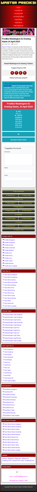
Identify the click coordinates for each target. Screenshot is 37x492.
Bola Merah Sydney (9, 394)
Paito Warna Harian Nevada (12, 447)
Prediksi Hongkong (9, 242)
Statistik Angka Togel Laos (11, 333)
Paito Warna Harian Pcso (11, 437)
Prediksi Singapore (9, 240)
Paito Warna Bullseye (10, 285)
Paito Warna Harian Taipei (11, 445)
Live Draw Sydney (18, 16)
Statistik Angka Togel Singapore (13, 314)
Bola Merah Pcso (9, 402)
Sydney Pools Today (18, 460)
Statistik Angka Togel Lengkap (12, 340)
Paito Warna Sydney (10, 280)
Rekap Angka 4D (11, 210)
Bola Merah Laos (9, 407)
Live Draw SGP (18, 13)
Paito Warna (18, 19)
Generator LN (11, 195)
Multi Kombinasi (27, 218)
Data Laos (7, 367)
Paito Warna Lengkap (10, 306)
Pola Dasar (19, 214)
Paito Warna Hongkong (10, 277)
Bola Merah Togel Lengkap (11, 415)
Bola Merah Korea (9, 405)
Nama (6, 167)
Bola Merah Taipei (9, 410)
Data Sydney (7, 354)
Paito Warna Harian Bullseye (12, 434)
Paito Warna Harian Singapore (12, 424)
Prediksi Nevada (8, 263)
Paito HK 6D (18, 22)
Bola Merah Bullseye (10, 399)
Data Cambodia (8, 357)
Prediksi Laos (8, 258)
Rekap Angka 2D (19, 207)
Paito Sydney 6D (18, 25)
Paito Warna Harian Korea (11, 439)
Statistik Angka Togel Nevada (12, 338)
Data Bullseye (8, 359)
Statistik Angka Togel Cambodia (13, 322)
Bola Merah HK (8, 392)
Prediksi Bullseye (9, 250)
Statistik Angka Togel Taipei (12, 335)
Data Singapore (8, 349)
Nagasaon (11, 458)
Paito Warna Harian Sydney (12, 429)
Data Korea (7, 365)
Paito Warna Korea (9, 290)
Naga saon (18, 458)
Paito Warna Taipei (9, 295)
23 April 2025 (7, 44)
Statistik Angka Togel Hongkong (13, 317)
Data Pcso (7, 362)
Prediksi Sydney (8, 245)
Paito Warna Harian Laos (11, 442)
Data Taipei (7, 370)
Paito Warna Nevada (10, 298)
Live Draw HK (18, 10)
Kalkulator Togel (19, 230)
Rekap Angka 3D (27, 203)
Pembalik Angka (11, 218)
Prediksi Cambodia (9, 247)
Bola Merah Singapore (10, 389)
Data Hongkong (8, 352)
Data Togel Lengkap (10, 380)
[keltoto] (18, 32)
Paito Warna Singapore (10, 274)
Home (18, 7)
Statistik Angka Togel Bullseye (12, 325)
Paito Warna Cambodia (10, 282)
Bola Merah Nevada (9, 413)
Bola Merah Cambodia (10, 397)
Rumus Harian (27, 195)
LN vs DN (19, 222)
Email (6, 175)
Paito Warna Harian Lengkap (12, 450)
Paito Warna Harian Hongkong (12, 426)
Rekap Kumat (19, 199)
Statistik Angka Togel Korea (12, 330)
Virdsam (4, 458)
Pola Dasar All (27, 210)
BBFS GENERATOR (19, 191)
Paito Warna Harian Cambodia (12, 432)
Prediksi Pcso (8, 253)
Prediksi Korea (8, 255)
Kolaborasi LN (27, 226)
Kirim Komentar (9, 183)
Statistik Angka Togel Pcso (11, 327)
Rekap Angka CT (11, 203)
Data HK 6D (7, 375)
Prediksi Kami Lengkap (10, 266)
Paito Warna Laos (9, 293)
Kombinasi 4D (11, 226)
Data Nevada (8, 373)
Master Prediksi (6, 47)
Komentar (15, 44)
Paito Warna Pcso (9, 287)
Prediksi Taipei (8, 260)
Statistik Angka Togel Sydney (12, 320)
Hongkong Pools (29, 460)
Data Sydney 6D (8, 378)
